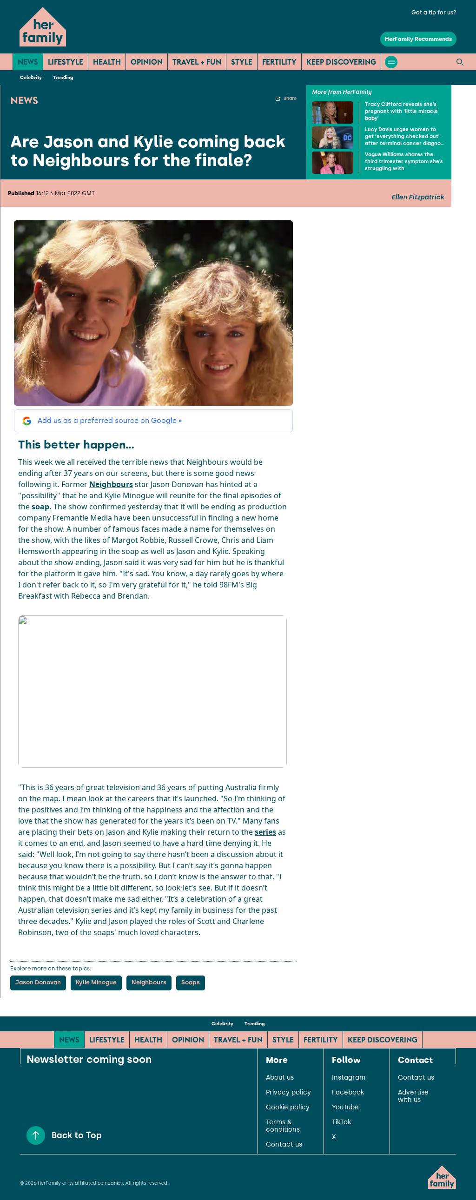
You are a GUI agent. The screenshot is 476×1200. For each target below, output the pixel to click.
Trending (63, 77)
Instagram (348, 1077)
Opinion (147, 61)
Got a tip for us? (433, 12)
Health (107, 61)
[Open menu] (391, 62)
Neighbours (111, 484)
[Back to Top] (35, 1135)
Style (241, 61)
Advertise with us (413, 1096)
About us (280, 1077)
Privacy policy (288, 1092)
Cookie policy (288, 1107)
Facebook (348, 1092)
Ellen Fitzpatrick (417, 197)
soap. (42, 506)
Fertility (279, 61)
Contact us (284, 1144)
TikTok (341, 1122)
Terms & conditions (283, 1126)
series (265, 832)
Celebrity (31, 77)
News (28, 61)
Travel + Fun (196, 61)
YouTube (345, 1107)
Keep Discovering (341, 61)
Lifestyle (65, 61)
